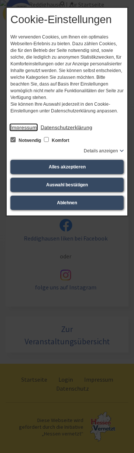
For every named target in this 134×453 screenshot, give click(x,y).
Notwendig (29, 140)
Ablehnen (67, 202)
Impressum (23, 127)
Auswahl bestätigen (67, 184)
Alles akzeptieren (67, 167)
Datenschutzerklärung (66, 127)
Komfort (60, 140)
